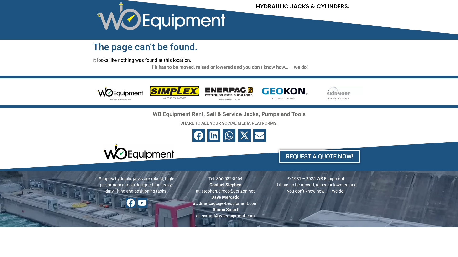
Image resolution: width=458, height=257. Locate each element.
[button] (198, 135)
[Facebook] (131, 203)
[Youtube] (142, 203)
